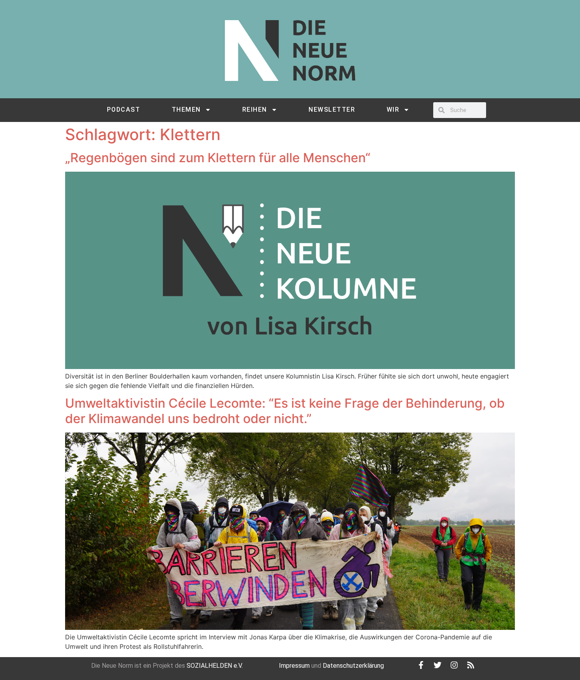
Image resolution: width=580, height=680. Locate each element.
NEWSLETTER (332, 109)
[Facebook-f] (421, 665)
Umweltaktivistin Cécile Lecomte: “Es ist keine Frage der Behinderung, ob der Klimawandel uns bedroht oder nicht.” (285, 410)
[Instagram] (454, 665)
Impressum (294, 665)
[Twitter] (438, 665)
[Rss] (471, 665)
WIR (393, 109)
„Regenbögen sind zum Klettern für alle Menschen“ (217, 157)
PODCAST (123, 109)
